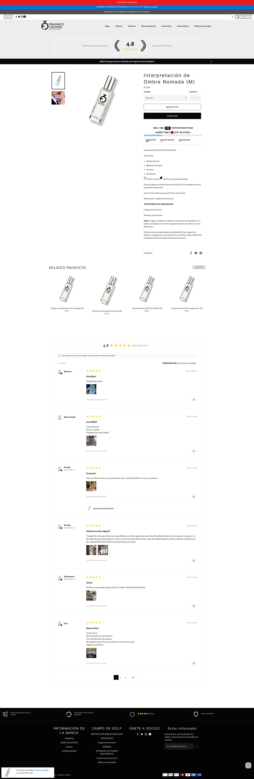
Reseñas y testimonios (153, 215)
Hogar (107, 26)
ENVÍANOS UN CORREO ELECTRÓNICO (107, 752)
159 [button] (133, 677)
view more (199, 267)
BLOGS (69, 746)
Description (151, 140)
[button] (149, 345)
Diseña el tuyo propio (202, 26)
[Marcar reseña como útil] (194, 399)
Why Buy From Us (167, 140)
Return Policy (184, 140)
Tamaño (147, 92)
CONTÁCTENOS (69, 751)
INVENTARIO (107, 738)
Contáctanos (166, 26)
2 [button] (120, 677)
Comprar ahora (172, 116)
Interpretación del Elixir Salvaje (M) (147, 308)
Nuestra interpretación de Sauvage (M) (67, 308)
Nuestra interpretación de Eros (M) (107, 311)
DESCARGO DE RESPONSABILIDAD (107, 734)
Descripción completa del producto (159, 198)
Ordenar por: (169, 363)
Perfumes (132, 26)
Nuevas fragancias (148, 26)
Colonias (118, 26)
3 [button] (125, 677)
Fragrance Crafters (64, 775)
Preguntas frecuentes (153, 209)
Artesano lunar (183, 26)
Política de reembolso (107, 762)
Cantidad (193, 92)
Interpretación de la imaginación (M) (187, 308)
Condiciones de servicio (107, 758)
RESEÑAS (69, 738)
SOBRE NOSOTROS (69, 742)
